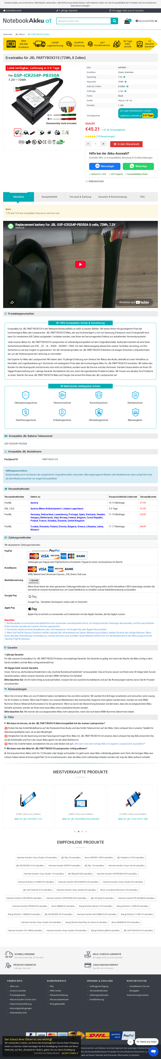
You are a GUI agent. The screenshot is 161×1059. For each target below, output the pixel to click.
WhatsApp (141, 166)
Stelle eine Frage (96, 181)
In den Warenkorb (128, 144)
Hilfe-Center (55, 990)
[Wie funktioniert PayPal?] (122, 1040)
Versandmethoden (99, 990)
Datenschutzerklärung (20, 1003)
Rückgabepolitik (57, 1003)
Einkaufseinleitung (59, 995)
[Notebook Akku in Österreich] (27, 22)
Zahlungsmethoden (99, 995)
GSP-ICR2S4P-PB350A (15, 443)
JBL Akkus (20, 34)
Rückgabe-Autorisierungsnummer (138, 992)
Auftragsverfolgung (99, 986)
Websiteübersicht (18, 1012)
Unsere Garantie (18, 990)
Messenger (107, 166)
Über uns (14, 986)
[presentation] (18, 197)
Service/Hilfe (146, 21)
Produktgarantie (17, 995)
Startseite (7, 34)
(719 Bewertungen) (105, 136)
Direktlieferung (97, 999)
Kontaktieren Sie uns (140, 986)
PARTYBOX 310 (50, 459)
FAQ (52, 986)
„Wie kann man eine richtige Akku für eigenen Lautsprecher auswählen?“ (109, 744)
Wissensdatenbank (59, 999)
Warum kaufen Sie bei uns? (23, 999)
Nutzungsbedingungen (21, 1008)
